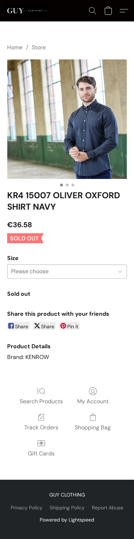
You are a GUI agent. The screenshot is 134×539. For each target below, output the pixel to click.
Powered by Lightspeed (67, 519)
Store (39, 47)
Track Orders (41, 427)
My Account (93, 401)
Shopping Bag (93, 427)
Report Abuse (107, 507)
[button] (28, 10)
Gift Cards (41, 453)
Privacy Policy (27, 507)
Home (15, 47)
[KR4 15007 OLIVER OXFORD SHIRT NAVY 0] (67, 119)
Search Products (41, 401)
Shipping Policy (67, 507)
